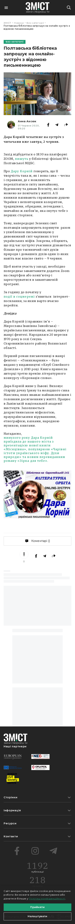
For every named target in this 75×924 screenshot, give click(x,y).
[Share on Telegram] (57, 125)
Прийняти (37, 907)
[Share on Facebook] (48, 125)
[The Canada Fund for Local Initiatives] (40, 767)
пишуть (21, 159)
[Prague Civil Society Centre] (13, 778)
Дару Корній (22, 171)
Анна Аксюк (27, 121)
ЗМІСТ (7, 22)
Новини (19, 22)
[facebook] (17, 850)
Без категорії (35, 22)
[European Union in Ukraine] (13, 767)
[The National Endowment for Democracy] (40, 756)
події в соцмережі (19, 296)
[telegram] (53, 850)
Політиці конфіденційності (47, 898)
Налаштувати (37, 916)
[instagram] (35, 850)
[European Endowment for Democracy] (13, 756)
